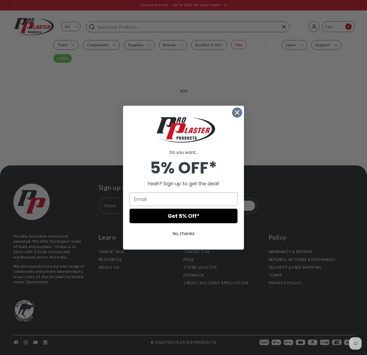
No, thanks (183, 233)
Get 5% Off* (184, 216)
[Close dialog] (237, 112)
